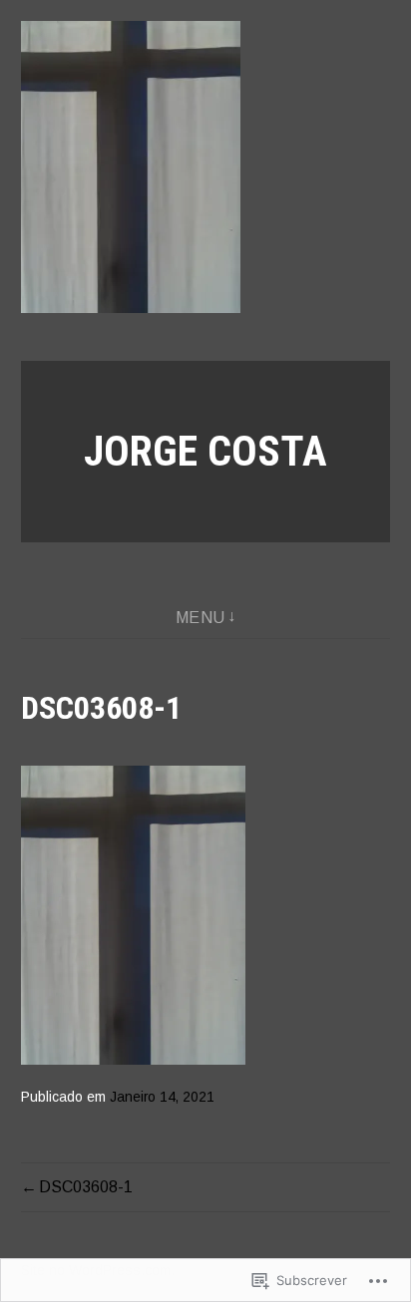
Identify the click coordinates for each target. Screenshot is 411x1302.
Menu (200, 617)
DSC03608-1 (86, 1186)
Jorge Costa (205, 451)
